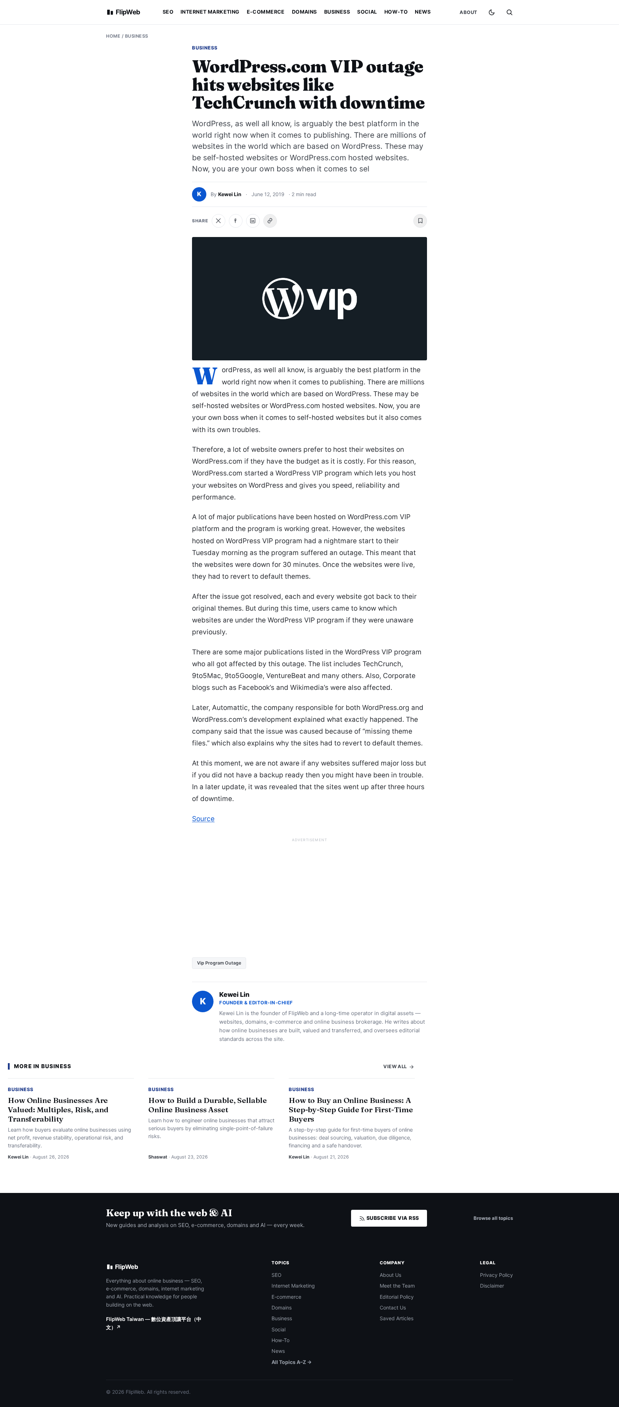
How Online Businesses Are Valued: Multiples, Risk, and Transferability (58, 1109)
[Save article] (420, 221)
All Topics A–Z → (292, 1362)
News (423, 12)
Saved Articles (396, 1318)
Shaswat (157, 1157)
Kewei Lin (229, 194)
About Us (390, 1275)
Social (367, 12)
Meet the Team (397, 1286)
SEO (168, 12)
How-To (396, 12)
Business (337, 12)
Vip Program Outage (219, 963)
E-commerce (266, 12)
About (469, 12)
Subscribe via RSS (392, 1218)
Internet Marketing (210, 12)
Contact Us (393, 1307)
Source (203, 819)
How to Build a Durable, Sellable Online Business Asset (207, 1104)
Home (113, 36)
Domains (304, 12)
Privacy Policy (496, 1275)
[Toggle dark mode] (491, 12)
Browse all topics (493, 1218)
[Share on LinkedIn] (253, 221)
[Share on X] (218, 221)
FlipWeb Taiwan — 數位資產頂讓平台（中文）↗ (153, 1323)
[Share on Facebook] (236, 221)
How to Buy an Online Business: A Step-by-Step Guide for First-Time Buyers (351, 1109)
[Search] (509, 12)
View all (395, 1066)
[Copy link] (270, 221)
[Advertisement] (309, 895)
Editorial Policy (397, 1297)
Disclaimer (492, 1286)
